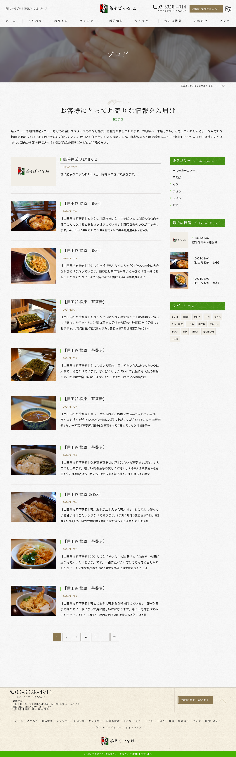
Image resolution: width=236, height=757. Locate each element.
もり (175, 184)
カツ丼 (190, 324)
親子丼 (201, 324)
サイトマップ (134, 727)
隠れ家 (195, 331)
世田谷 (197, 316)
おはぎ (174, 339)
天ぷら (177, 198)
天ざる (177, 191)
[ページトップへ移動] (222, 700)
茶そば (177, 177)
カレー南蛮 (177, 324)
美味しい (214, 324)
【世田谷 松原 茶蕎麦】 (85, 302)
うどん (217, 316)
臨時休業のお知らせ (80, 159)
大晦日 (186, 316)
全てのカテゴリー (184, 170)
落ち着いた (208, 331)
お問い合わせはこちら (206, 9)
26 (114, 637)
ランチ (174, 331)
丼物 (175, 205)
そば (207, 316)
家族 (185, 331)
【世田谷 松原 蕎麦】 (83, 203)
